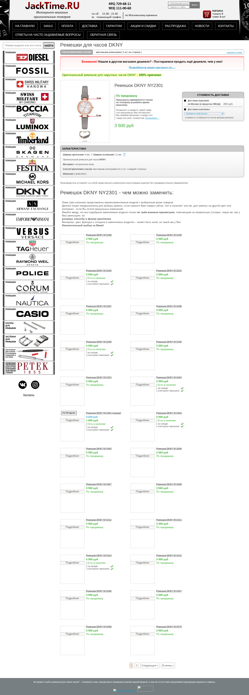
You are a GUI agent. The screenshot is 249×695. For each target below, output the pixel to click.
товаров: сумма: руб (218, 14)
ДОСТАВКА (90, 26)
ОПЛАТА (67, 26)
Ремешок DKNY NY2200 (99, 270)
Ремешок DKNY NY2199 (169, 235)
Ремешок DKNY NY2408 (169, 484)
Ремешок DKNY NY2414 (99, 555)
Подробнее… (152, 118)
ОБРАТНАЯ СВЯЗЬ (103, 34)
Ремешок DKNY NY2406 (169, 448)
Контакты (28, 394)
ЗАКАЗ (48, 26)
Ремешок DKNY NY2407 (99, 484)
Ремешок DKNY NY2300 (169, 342)
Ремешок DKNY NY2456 (99, 591)
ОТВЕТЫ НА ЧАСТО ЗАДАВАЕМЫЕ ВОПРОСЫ (48, 34)
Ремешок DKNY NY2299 (99, 342)
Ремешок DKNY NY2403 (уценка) (103, 413)
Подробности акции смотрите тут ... (152, 67)
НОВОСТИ (202, 26)
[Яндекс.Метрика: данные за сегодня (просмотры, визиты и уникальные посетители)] (124, 690)
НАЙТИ (48, 45)
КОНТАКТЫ (226, 26)
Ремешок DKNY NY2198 (99, 235)
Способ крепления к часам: (77, 52)
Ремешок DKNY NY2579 (169, 626)
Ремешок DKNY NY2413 (169, 520)
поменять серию (234, 52)
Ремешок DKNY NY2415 (169, 555)
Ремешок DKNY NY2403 (169, 377)
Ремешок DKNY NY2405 (99, 448)
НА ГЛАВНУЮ (25, 26)
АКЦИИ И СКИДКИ (143, 26)
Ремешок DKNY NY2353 (99, 377)
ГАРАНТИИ (114, 26)
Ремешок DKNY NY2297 (99, 306)
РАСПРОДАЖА (175, 26)
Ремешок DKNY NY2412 (99, 520)
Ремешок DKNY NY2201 (169, 270)
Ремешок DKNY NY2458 (99, 626)
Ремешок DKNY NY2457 (169, 591)
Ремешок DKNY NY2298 (169, 306)
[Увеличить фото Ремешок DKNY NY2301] (85, 128)
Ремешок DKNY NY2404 (169, 413)
